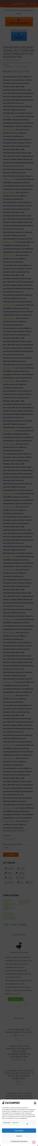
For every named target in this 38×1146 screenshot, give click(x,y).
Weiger (19, 1136)
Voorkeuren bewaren (19, 1141)
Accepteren (19, 1131)
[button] (35, 1103)
